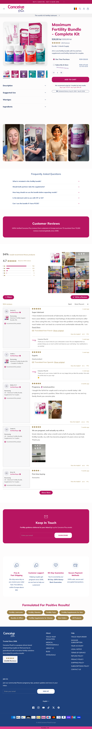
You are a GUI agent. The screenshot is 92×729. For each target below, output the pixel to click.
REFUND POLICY (77, 656)
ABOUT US (50, 648)
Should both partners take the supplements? (46, 187)
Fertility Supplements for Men (72, 612)
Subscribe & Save (62, 66)
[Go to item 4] (32, 74)
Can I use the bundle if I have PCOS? (46, 203)
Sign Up (46, 691)
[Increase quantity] (61, 72)
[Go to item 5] (41, 74)
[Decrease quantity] (53, 72)
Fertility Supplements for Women (41, 618)
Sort (70, 304)
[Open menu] (4, 9)
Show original (58, 330)
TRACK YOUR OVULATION (51, 638)
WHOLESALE (51, 655)
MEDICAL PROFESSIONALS (52, 643)
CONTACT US (76, 669)
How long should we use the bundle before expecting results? (46, 192)
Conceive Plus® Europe (48, 722)
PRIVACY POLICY (77, 659)
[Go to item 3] (23, 74)
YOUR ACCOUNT (77, 646)
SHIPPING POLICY (77, 663)
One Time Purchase (62, 59)
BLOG (48, 651)
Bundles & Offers (17, 618)
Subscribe (63, 535)
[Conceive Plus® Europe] (16, 8)
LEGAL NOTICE (76, 649)
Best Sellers (62, 618)
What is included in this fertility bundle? (46, 181)
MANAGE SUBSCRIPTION (76, 641)
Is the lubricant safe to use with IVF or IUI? (46, 198)
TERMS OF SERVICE (78, 653)
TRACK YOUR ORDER (79, 637)
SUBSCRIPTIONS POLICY (80, 666)
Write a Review (82, 297)
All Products (76, 618)
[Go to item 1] (6, 74)
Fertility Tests (51, 612)
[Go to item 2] (15, 74)
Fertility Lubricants (16, 612)
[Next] (64, 2)
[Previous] (28, 2)
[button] (61, 43)
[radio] (54, 59)
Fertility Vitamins (34, 612)
